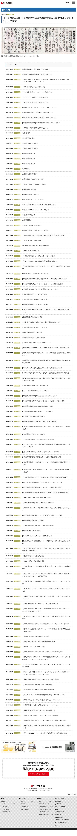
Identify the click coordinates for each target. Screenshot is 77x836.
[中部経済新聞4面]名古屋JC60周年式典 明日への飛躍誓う (39, 421)
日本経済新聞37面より (29, 138)
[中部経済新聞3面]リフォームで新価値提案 (34, 294)
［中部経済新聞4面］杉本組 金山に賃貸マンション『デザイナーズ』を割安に (45, 624)
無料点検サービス (7, 811)
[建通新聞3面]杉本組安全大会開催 (32, 332)
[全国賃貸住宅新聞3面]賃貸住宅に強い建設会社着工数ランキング (41, 322)
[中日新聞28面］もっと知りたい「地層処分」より (37, 536)
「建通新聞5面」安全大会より (32, 251)
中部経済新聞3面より (28, 153)
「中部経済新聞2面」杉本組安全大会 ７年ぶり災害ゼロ (39, 256)
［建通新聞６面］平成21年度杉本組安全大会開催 (36, 497)
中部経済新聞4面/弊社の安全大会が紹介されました (37, 74)
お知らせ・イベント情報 (9, 804)
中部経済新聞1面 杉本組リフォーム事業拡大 (35, 230)
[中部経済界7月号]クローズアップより (33, 434)
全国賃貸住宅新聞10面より (30, 143)
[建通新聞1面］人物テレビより (31, 530)
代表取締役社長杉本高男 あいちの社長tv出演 (35, 245)
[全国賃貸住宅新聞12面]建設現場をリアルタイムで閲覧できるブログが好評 (44, 279)
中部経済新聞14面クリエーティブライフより (35, 210)
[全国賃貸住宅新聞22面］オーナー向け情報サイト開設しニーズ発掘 (42, 515)
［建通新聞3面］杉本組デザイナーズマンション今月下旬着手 (40, 679)
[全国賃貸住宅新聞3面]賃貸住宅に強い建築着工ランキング (39, 396)
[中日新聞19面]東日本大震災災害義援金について (36, 342)
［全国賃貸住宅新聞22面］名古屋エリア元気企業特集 (38, 689)
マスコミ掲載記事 (60, 806)
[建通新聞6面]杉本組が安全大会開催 (33, 520)
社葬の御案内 (26, 133)
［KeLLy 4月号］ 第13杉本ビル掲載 (33, 561)
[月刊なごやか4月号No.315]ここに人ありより (35, 273)
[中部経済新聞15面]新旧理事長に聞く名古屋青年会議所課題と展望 (41, 457)
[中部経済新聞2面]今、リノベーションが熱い (35, 304)
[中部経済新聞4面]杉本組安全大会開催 (33, 337)
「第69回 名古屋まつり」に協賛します (33, 87)
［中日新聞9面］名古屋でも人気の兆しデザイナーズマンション (41, 705)
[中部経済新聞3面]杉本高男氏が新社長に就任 (35, 299)
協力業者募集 (59, 817)
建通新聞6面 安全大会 (29, 189)
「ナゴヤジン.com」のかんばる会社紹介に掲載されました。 (40, 261)
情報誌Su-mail (60, 811)
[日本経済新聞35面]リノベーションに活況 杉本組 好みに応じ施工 (42, 284)
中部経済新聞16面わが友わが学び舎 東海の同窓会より (38, 204)
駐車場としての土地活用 (45, 809)
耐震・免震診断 (24, 809)
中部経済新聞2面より (28, 215)
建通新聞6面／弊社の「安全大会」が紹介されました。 (38, 112)
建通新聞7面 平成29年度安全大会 (32, 179)
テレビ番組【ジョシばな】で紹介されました (35, 97)
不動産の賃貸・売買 (44, 811)
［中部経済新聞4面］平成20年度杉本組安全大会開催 (38, 525)
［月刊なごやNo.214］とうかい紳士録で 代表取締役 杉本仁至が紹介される (44, 733)
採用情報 (58, 814)
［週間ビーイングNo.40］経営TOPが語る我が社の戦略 (38, 641)
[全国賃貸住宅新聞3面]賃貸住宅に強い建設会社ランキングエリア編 (42, 482)
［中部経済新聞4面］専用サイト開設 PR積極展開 (37, 684)
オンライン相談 (60, 798)
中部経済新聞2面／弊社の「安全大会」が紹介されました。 (39, 117)
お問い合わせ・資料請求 (62, 819)
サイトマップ (59, 825)
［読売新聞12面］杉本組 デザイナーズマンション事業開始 (40, 715)
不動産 (40, 798)
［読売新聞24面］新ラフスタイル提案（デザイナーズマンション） (42, 700)
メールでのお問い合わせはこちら (38, 774)
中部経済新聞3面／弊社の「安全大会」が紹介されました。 (39, 107)
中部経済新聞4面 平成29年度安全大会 (34, 184)
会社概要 (58, 804)
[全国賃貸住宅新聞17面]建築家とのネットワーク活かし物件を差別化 (42, 487)
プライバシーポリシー (61, 822)
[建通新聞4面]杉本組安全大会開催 (32, 317)
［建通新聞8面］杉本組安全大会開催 (33, 556)
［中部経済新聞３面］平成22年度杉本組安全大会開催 (38, 439)
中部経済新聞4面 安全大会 (30, 194)
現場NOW (58, 801)
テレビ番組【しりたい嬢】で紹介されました (35, 102)
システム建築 (6, 809)
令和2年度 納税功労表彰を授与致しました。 (35, 128)
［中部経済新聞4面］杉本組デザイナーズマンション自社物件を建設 (42, 652)
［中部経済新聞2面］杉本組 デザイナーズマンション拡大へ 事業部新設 (44, 720)
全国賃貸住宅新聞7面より (30, 174)
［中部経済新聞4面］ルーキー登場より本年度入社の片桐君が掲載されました (45, 477)
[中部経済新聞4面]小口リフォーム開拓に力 (34, 327)
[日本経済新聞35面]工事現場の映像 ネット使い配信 (37, 406)
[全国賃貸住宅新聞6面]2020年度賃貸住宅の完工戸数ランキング (41, 123)
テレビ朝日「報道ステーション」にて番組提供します (38, 92)
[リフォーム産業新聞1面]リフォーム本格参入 (35, 390)
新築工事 (4, 801)
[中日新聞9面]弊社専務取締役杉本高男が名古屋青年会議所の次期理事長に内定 (45, 492)
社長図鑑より (26, 169)
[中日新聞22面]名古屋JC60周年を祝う (33, 416)
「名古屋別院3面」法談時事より (32, 240)
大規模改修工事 (24, 806)
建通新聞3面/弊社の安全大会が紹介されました (36, 69)
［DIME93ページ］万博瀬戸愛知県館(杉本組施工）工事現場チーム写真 (43, 695)
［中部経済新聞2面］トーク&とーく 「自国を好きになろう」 (40, 603)
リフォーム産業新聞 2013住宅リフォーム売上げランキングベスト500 (43, 235)
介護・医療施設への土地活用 (46, 806)
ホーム (3, 798)
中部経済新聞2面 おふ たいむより (33, 199)
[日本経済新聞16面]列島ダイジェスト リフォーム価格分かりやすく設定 (43, 401)
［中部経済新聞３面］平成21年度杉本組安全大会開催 (38, 502)
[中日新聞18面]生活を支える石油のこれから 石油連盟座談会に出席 (42, 368)
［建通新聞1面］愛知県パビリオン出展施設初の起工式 (38, 710)
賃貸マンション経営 (44, 804)
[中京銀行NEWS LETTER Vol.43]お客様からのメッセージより (40, 289)
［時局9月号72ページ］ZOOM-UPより (33, 646)
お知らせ (58, 809)
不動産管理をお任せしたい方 (46, 814)
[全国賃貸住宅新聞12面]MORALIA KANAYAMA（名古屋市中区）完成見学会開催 (45, 347)
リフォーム (23, 798)
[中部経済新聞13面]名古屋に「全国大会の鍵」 (35, 385)
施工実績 (5, 806)
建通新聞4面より (27, 220)
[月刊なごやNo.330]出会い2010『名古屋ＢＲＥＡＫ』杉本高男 (40, 452)
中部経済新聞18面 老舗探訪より (32, 225)
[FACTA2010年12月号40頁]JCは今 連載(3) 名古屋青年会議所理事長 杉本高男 (45, 373)
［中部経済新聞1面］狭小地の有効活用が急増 (35, 636)
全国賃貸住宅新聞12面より (30, 148)
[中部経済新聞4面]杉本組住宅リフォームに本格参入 (37, 411)
